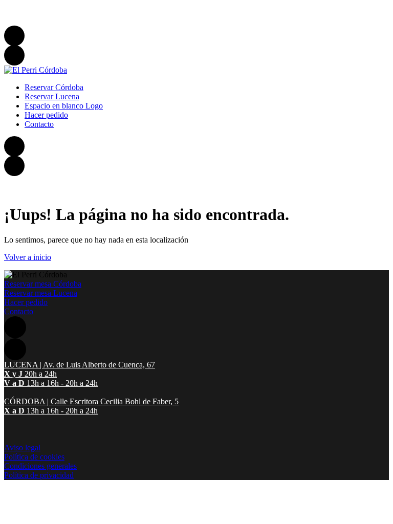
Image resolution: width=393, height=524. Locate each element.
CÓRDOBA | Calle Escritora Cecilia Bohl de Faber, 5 (88, 21)
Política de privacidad (39, 475)
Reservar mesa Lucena (40, 293)
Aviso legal (22, 447)
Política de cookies (34, 456)
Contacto (18, 311)
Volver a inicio (27, 257)
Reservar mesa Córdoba (42, 283)
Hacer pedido (26, 302)
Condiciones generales (40, 466)
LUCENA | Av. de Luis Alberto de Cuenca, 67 (77, 10)
